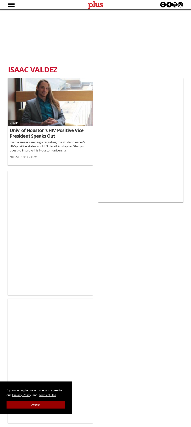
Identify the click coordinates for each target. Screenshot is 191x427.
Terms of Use (47, 395)
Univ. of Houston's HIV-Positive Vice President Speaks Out (47, 133)
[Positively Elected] (50, 102)
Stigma (14, 122)
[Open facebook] (169, 4)
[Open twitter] (175, 4)
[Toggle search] (163, 4)
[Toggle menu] (11, 4)
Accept (35, 404)
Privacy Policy (21, 395)
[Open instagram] (180, 4)
